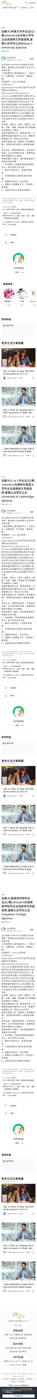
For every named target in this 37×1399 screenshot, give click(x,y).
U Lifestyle (7, 1374)
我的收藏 (27, 1347)
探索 (6, 1334)
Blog (15, 1376)
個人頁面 (9, 1347)
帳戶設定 (18, 1347)
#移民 (24, 1364)
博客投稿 (22, 1338)
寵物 (33, 216)
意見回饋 (14, 1338)
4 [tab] (23, 15)
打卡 (13, 216)
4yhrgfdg (11, 57)
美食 (23, 216)
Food (32, 1374)
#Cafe (30, 1361)
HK (20, 1374)
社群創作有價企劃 (9, 7)
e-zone (21, 1376)
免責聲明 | (14, 1379)
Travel (15, 1374)
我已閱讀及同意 (18, 1396)
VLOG (11, 1334)
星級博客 (28, 1334)
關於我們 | (7, 1379)
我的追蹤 (14, 1351)
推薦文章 (19, 1334)
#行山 (12, 1361)
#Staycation (15, 1364)
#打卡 (18, 1361)
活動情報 (15, 218)
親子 (28, 216)
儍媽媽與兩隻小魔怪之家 (9, 301)
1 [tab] (14, 15)
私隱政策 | (30, 1379)
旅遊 (18, 216)
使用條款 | (22, 1379)
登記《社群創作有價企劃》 (25, 209)
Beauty (26, 1374)
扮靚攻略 (7, 218)
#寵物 (6, 1361)
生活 (3, 27)
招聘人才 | (15, 1381)
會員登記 (32, 3)
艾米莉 (21, 301)
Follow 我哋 (11, 224)
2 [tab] (17, 15)
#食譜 (24, 1361)
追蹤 (31, 58)
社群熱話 (24, 7)
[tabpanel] (18, 12)
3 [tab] (20, 15)
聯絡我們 (22, 1381)
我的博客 (22, 1351)
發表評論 (8, 325)
